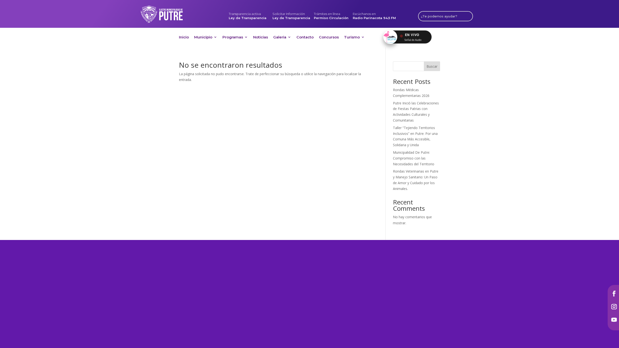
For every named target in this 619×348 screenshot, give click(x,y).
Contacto (305, 37)
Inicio (184, 37)
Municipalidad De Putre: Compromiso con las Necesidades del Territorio (413, 158)
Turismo (352, 37)
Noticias (260, 37)
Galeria (279, 37)
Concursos (329, 37)
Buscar (432, 66)
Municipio (203, 37)
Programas (232, 37)
